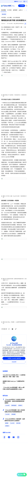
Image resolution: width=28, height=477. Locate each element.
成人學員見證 (16, 17)
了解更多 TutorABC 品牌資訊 (14, 358)
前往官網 (14, 362)
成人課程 (9, 17)
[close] (24, 4)
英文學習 (3, 17)
